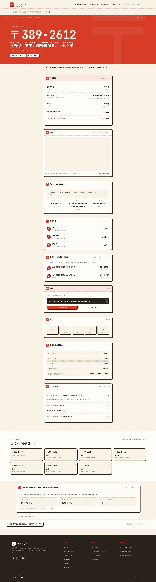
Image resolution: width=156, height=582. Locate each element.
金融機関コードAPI (126, 547)
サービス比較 (68, 555)
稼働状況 (67, 564)
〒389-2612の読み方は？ (56, 405)
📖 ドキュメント (94, 307)
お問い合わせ (96, 555)
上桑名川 (55, 236)
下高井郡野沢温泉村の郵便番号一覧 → (134, 439)
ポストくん (141, 577)
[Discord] (13, 558)
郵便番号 (15, 12)
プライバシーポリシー (99, 551)
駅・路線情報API (125, 555)
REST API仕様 (68, 551)
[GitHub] (23, 558)
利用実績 (67, 559)
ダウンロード (68, 568)
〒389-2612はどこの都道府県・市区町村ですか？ (65, 395)
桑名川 (54, 244)
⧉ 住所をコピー (33, 55)
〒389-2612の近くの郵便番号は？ (59, 416)
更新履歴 (95, 559)
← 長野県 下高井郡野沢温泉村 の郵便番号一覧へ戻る (24, 524)
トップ (66, 547)
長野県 (24, 12)
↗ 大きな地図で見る (103, 173)
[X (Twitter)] (18, 558)
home (7, 12)
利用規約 (95, 547)
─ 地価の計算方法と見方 (26, 516)
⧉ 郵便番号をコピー (18, 55)
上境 (54, 228)
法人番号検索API (125, 551)
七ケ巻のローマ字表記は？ (56, 411)
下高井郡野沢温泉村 (36, 12)
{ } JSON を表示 (62, 307)
